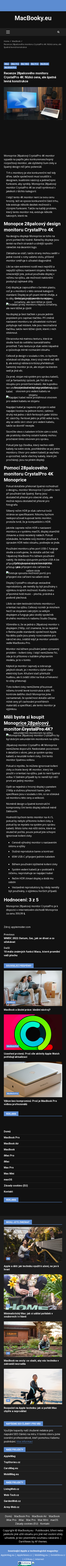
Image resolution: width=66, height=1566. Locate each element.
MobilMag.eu (11, 1474)
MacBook (44, 64)
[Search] (58, 32)
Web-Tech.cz (11, 1495)
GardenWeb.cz (12, 1501)
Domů (7, 1131)
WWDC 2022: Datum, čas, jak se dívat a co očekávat (29, 938)
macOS (8, 1179)
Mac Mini (25, 64)
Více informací (24, 1441)
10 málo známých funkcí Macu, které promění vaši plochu (32, 951)
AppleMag (10, 1456)
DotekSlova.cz (57, 1554)
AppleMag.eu (8, 1554)
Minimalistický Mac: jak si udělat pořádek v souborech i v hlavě (33, 1292)
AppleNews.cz (25, 1554)
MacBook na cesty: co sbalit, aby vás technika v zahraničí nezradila (33, 1339)
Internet (39, 1559)
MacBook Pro (10, 67)
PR (8, 1259)
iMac (7, 64)
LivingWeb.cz (11, 1489)
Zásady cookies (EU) (16, 1185)
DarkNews (25, 1541)
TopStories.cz (12, 1462)
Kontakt (8, 1191)
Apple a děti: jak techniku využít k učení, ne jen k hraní (33, 1244)
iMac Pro (15, 64)
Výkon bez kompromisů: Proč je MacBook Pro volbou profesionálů (33, 1079)
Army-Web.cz (11, 1507)
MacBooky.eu (33, 18)
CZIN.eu (28, 1559)
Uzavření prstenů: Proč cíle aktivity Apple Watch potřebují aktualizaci (33, 1032)
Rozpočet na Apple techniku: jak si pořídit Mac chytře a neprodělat (33, 1386)
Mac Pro (34, 64)
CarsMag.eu (11, 1468)
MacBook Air (11, 1143)
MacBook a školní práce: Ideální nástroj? (33, 988)
